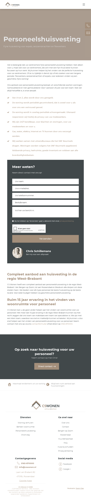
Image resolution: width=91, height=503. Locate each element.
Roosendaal (65, 435)
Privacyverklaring (65, 451)
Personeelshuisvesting (26, 431)
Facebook (67, 464)
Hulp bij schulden (65, 447)
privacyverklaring (67, 221)
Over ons (65, 423)
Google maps (25, 481)
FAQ (65, 443)
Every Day (80, 488)
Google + (67, 469)
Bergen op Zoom (65, 431)
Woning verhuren (25, 423)
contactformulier (39, 324)
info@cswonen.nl (27, 467)
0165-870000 (67, 324)
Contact (65, 427)
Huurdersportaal (65, 439)
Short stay (25, 435)
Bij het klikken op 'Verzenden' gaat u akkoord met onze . (44, 221)
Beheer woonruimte (26, 427)
